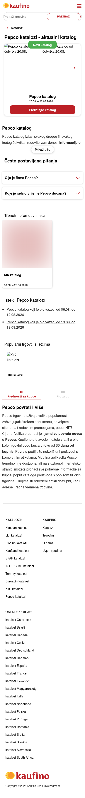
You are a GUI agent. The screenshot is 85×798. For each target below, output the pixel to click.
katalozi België (15, 627)
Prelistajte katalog (42, 110)
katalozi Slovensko (18, 749)
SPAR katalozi (15, 558)
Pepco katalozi (15, 596)
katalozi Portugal (16, 719)
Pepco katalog (42, 96)
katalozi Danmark (17, 658)
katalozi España (16, 665)
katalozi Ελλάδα (17, 681)
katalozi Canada (16, 635)
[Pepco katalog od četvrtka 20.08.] (42, 68)
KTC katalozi (14, 589)
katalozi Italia (14, 696)
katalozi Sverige (16, 742)
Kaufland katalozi (17, 550)
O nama (48, 543)
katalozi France (16, 673)
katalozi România (17, 727)
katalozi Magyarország (21, 688)
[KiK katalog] (27, 244)
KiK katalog (12, 275)
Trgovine (48, 535)
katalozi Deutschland (19, 650)
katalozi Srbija (15, 734)
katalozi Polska (15, 711)
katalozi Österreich (18, 619)
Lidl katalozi (13, 535)
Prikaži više (42, 149)
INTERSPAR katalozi (19, 566)
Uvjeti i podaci (52, 550)
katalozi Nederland (18, 704)
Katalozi (17, 27)
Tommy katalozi (16, 573)
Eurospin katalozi (17, 581)
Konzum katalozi (16, 527)
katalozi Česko (15, 642)
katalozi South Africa (19, 757)
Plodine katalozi (16, 543)
